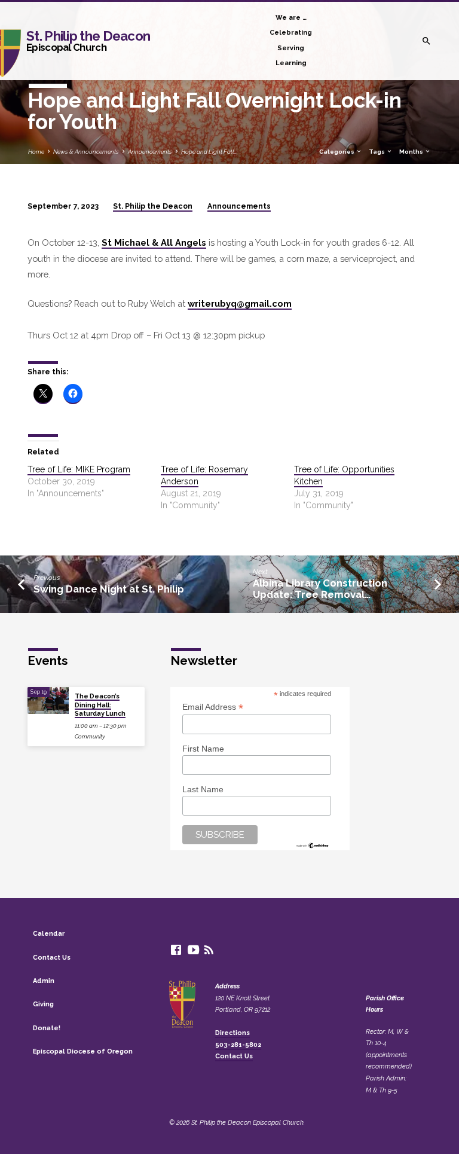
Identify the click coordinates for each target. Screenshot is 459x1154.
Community (90, 736)
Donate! (46, 1028)
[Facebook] (176, 950)
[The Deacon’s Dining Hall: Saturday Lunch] (48, 701)
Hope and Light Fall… (209, 151)
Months (411, 151)
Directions (232, 1033)
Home (36, 151)
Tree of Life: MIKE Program (78, 469)
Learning (291, 63)
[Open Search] (426, 41)
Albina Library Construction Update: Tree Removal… (320, 588)
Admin (43, 981)
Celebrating (291, 32)
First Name (203, 748)
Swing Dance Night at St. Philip (108, 589)
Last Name (203, 789)
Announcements (150, 151)
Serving (290, 48)
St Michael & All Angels (154, 242)
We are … (291, 18)
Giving (43, 1004)
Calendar (49, 934)
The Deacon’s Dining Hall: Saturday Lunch (100, 704)
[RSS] (209, 950)
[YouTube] (193, 950)
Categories (337, 151)
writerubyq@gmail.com (240, 303)
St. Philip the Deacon (88, 40)
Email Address (212, 707)
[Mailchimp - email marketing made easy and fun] (312, 844)
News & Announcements (86, 151)
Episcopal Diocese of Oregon (83, 1051)
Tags (377, 151)
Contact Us (52, 957)
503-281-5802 (238, 1045)
